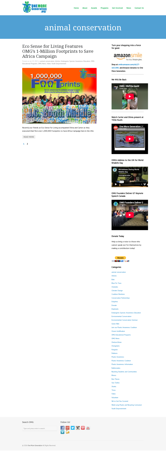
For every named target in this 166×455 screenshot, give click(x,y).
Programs (104, 7)
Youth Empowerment (59, 63)
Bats (113, 279)
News (128, 7)
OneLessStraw (117, 342)
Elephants (115, 309)
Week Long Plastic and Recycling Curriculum (127, 405)
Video (49, 63)
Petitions (115, 353)
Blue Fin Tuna (116, 283)
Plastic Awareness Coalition (121, 361)
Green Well (115, 324)
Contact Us (139, 7)
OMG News (42, 63)
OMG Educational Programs (121, 335)
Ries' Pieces (115, 379)
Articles (57, 61)
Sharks (114, 386)
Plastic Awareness (118, 357)
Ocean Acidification (118, 331)
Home (76, 8)
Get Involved (117, 7)
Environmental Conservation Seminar (125, 320)
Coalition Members (118, 294)
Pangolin (115, 349)
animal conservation (47, 61)
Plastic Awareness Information (122, 364)
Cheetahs (115, 287)
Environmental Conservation (121, 316)
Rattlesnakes (116, 368)
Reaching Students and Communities (124, 372)
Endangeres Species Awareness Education (75, 61)
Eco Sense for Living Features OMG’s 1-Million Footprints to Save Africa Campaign (57, 51)
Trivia (113, 390)
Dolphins (115, 301)
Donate (114, 305)
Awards (94, 8)
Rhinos (114, 375)
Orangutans (116, 346)
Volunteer (115, 397)
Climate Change (117, 290)
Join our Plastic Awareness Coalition (124, 327)
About (84, 7)
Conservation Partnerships (121, 298)
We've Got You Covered (120, 401)
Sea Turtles (116, 383)
